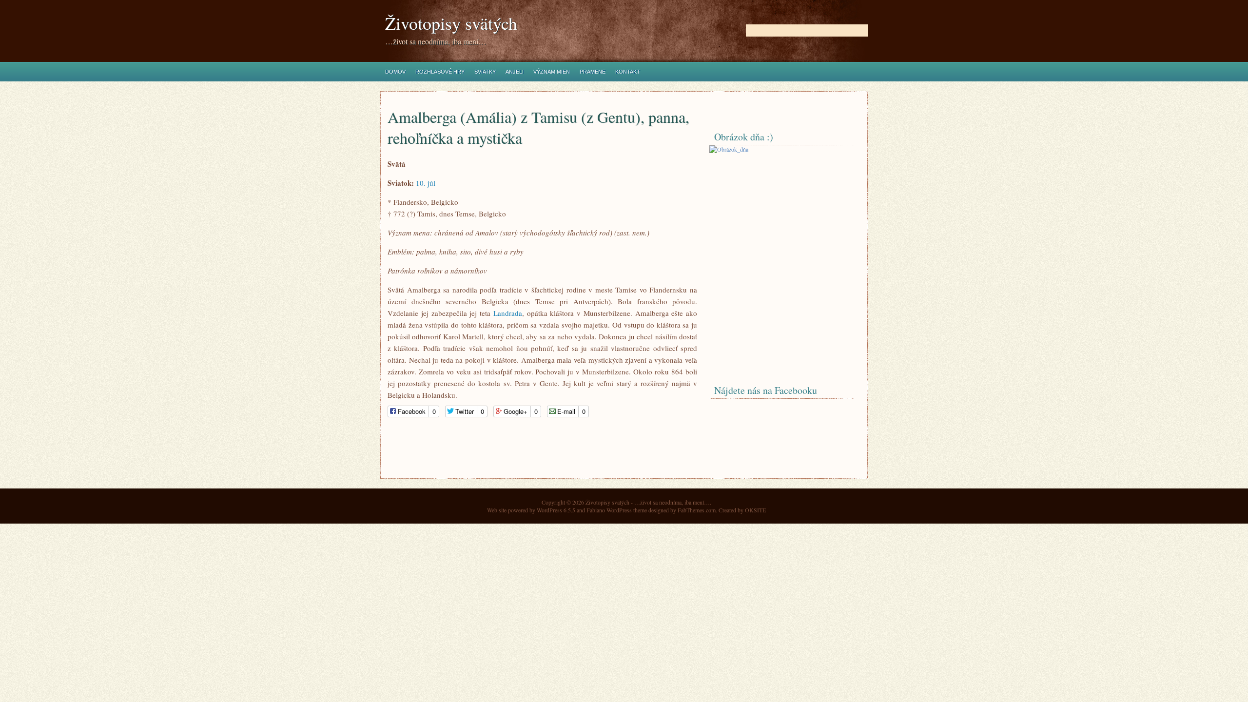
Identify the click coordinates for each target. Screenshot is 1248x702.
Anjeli (515, 72)
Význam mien (551, 72)
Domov (395, 72)
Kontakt (627, 72)
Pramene (592, 72)
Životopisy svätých (451, 23)
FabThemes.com (697, 510)
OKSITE (755, 510)
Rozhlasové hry (440, 72)
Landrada (507, 313)
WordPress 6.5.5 (556, 510)
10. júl (425, 183)
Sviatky (485, 72)
